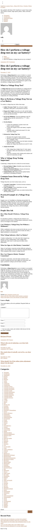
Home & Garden (8, 438)
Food (5, 424)
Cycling (6, 400)
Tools (5, 494)
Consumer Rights (8, 396)
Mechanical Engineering (10, 458)
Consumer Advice (8, 386)
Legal (5, 448)
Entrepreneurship (8, 417)
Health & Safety (8, 435)
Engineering (7, 414)
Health (5, 431)
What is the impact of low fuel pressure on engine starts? (14, 297)
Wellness (6, 505)
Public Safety (7, 473)
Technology (12, 62)
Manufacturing (7, 456)
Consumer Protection (9, 395)
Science (5, 481)
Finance (11, 340)
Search (2, 509)
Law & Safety (7, 446)
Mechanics (6, 460)
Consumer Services (8, 397)
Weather (6, 504)
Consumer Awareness (9, 388)
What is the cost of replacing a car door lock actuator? (14, 519)
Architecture (7, 17)
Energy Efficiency (8, 413)
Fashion (6, 421)
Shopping (6, 487)
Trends (5, 500)
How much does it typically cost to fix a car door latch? (14, 520)
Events (5, 420)
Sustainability (7, 491)
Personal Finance (8, 467)
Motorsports (7, 463)
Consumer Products (8, 393)
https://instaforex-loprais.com (12, 294)
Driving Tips (7, 404)
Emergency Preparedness (10, 410)
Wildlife (6, 507)
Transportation (7, 497)
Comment (3, 307)
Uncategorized (7, 501)
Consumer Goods (8, 390)
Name (2, 320)
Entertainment (7, 416)
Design (5, 402)
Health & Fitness (8, 432)
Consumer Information (9, 392)
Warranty (6, 502)
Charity (5, 382)
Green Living (7, 430)
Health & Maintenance (9, 434)
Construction (7, 385)
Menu (2, 46)
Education (6, 407)
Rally (2, 291)
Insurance (6, 444)
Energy (5, 411)
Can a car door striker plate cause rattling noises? (12, 524)
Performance (7, 466)
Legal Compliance (8, 449)
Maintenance (7, 453)
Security (6, 484)
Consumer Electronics (9, 389)
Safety (5, 479)
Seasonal (6, 483)
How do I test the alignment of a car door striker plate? (14, 526)
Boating (6, 19)
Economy (6, 406)
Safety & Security (8, 480)
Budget (6, 21)
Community (6, 383)
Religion (6, 477)
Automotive (8, 18)
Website (2, 326)
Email (2, 323)
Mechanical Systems (9, 459)
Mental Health (7, 462)
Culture (5, 399)
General (6, 427)
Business (6, 379)
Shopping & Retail (8, 488)
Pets (5, 469)
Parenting (6, 465)
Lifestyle (5, 358)
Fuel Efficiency (7, 425)
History (5, 437)
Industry (6, 442)
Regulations (6, 476)
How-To (6, 439)
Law (5, 445)
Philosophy (6, 470)
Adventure (6, 15)
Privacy (5, 472)
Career (5, 381)
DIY (8, 62)
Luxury (5, 452)
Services (6, 486)
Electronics (6, 409)
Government (7, 428)
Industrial (6, 441)
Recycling (6, 474)
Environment (7, 418)
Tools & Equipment (8, 495)
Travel (5, 498)
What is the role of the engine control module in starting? (14, 296)
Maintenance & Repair (9, 455)
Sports (5, 490)
